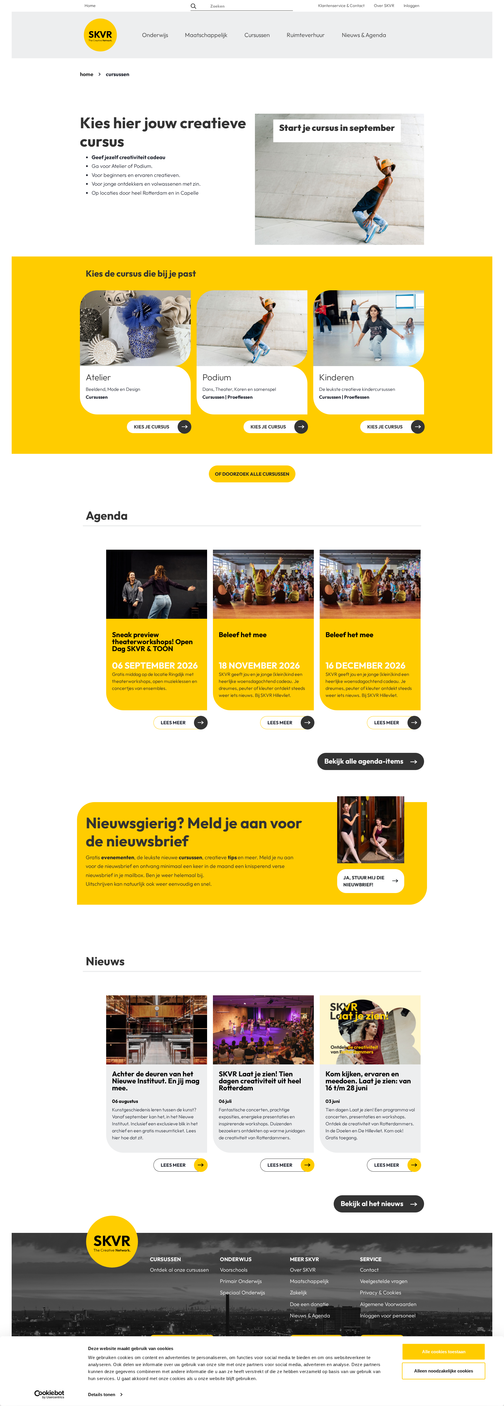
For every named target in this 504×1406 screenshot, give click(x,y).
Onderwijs (155, 34)
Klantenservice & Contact (341, 5)
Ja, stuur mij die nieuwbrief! (363, 881)
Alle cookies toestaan (444, 1351)
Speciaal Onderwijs (242, 1292)
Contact (369, 1269)
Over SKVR (384, 5)
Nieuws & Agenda (364, 34)
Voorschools (234, 1269)
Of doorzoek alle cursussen (252, 474)
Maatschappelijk (206, 34)
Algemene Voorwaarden (388, 1304)
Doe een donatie (309, 1304)
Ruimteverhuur (306, 34)
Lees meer (173, 722)
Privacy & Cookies (380, 1292)
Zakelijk (298, 1292)
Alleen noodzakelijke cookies (443, 1370)
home (86, 74)
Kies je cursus (151, 427)
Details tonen (101, 1394)
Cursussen (257, 34)
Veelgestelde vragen (383, 1281)
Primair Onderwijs (241, 1281)
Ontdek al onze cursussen (179, 1269)
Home (90, 5)
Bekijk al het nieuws (372, 1203)
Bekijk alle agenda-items (363, 761)
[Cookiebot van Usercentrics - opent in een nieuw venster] (49, 1394)
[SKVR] (100, 35)
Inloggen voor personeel (388, 1315)
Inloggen (411, 5)
